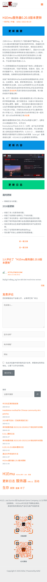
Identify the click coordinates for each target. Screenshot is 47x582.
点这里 (26, 115)
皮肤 (12, 487)
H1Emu (9, 473)
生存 (6, 487)
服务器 (21, 480)
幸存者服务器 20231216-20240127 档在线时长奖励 (23, 427)
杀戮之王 (30, 482)
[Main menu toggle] (42, 4)
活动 (36, 481)
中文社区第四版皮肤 (10, 403)
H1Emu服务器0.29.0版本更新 (14, 460)
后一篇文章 (23, 247)
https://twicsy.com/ (15, 272)
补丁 (22, 487)
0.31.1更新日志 (9, 433)
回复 (42, 285)
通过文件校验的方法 (10, 453)
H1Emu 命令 (19, 474)
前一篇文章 (23, 241)
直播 (17, 488)
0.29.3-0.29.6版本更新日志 (13, 447)
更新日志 (9, 481)
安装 (29, 474)
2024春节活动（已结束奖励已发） (16, 420)
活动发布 (13, 90)
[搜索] (37, 394)
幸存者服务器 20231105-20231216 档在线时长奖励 (23, 440)
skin (25, 474)
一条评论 (6, 21)
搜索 (4, 389)
